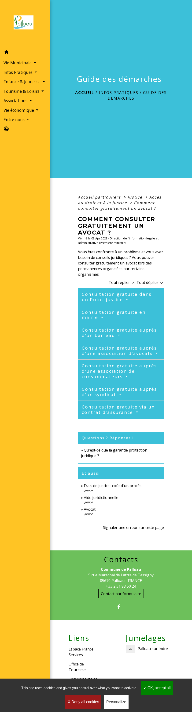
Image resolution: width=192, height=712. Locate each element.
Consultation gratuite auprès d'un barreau (119, 332)
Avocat (90, 509)
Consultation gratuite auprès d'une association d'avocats (119, 350)
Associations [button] (16, 100)
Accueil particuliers (100, 197)
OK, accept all (159, 688)
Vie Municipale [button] (18, 62)
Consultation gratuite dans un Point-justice (116, 297)
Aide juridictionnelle (101, 497)
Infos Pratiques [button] (19, 72)
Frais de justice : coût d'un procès (112, 485)
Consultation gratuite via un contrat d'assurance (118, 409)
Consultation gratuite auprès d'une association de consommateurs (119, 371)
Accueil (84, 92)
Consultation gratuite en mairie (114, 315)
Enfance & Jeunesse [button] (23, 81)
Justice (136, 197)
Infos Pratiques (118, 92)
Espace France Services (81, 652)
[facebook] (121, 606)
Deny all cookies (84, 702)
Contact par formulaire (121, 593)
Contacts (121, 559)
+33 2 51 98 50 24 (121, 586)
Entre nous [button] (15, 119)
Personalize (116, 702)
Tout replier (122, 282)
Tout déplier (150, 282)
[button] (25, 53)
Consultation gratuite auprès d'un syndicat (119, 392)
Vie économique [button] (19, 110)
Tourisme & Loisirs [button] (22, 91)
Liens (79, 638)
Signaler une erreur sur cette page (133, 527)
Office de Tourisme (77, 666)
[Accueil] (25, 23)
